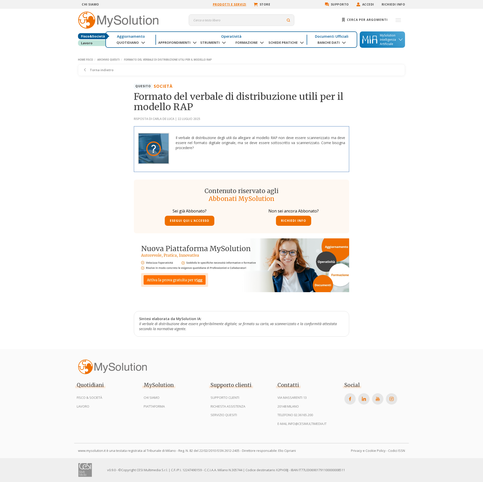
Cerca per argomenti (367, 20)
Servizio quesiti (224, 415)
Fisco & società (89, 397)
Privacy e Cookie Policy (368, 450)
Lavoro (87, 43)
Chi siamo (90, 4)
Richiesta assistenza (228, 406)
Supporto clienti (225, 397)
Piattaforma (154, 406)
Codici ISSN (396, 450)
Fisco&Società (93, 36)
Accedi (368, 4)
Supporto (340, 4)
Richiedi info (393, 4)
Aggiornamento (131, 36)
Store (265, 4)
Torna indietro (101, 70)
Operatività (231, 36)
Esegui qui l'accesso (189, 220)
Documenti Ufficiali (331, 36)
